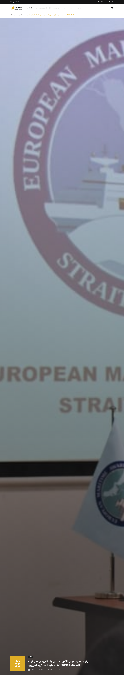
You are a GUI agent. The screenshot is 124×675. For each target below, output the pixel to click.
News (64, 8)
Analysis (29, 8)
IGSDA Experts (54, 8)
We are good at (41, 8)
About (72, 8)
